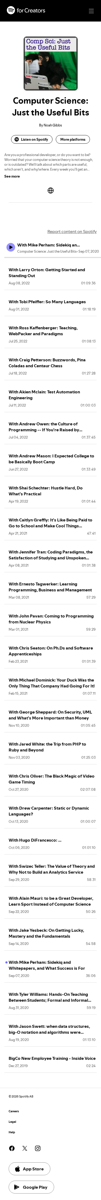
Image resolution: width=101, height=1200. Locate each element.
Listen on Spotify (34, 139)
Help (12, 1132)
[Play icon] (10, 247)
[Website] (50, 190)
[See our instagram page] (37, 1148)
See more (12, 176)
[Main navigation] (91, 11)
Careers (14, 1111)
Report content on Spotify (72, 231)
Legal (12, 1122)
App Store (33, 1169)
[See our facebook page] (12, 1148)
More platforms (72, 139)
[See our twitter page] (25, 1148)
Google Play (35, 1187)
